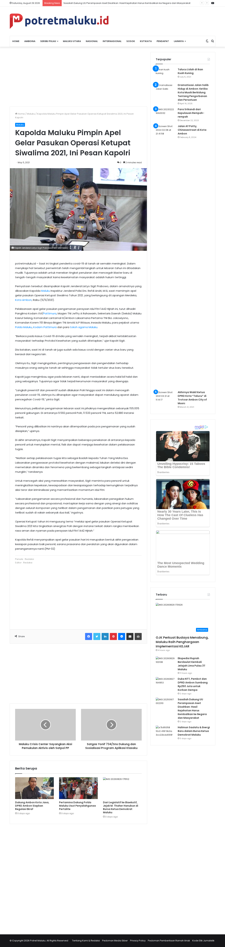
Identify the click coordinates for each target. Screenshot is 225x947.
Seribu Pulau (48, 41)
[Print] (138, 636)
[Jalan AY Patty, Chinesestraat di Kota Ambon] (165, 256)
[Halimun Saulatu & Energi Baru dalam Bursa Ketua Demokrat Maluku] (165, 732)
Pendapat (163, 41)
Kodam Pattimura (45, 327)
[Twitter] (96, 636)
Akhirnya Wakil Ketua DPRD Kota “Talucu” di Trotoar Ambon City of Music (192, 397)
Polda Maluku (23, 327)
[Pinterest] (113, 636)
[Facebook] (88, 636)
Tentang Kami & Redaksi (86, 940)
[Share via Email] (129, 636)
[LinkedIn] (105, 636)
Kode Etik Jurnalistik (203, 940)
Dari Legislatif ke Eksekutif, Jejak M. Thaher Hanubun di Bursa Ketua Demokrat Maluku (120, 807)
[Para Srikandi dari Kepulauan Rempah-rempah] (165, 114)
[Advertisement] (78, 76)
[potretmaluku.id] (59, 21)
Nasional (92, 41)
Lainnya (179, 41)
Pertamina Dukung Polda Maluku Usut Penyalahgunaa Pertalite (77, 806)
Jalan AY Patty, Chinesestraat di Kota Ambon (192, 129)
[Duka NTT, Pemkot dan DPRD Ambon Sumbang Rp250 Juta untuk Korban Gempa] (165, 683)
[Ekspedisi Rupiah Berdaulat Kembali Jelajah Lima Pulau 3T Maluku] (165, 663)
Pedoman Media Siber (115, 940)
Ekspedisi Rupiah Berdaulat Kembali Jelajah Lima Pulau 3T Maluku (191, 664)
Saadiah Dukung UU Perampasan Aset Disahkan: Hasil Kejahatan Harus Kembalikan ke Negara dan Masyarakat (126, 3)
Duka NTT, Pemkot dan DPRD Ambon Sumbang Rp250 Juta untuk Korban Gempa (193, 684)
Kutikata (146, 41)
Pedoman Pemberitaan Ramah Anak (169, 940)
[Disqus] (78, 877)
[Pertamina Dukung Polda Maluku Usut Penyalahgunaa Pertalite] (78, 788)
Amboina (29, 41)
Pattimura (49, 313)
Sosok (130, 41)
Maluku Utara (72, 41)
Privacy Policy (138, 940)
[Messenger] (121, 636)
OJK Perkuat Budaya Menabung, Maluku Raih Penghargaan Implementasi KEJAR (182, 641)
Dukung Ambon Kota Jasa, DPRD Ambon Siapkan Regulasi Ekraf (32, 806)
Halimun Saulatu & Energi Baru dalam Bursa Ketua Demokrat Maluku (194, 731)
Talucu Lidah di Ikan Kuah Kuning (190, 71)
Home (15, 41)
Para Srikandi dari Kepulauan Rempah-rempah (191, 113)
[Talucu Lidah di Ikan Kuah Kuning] (165, 74)
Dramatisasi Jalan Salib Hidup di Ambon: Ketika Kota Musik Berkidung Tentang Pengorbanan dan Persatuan (193, 92)
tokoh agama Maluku (83, 327)
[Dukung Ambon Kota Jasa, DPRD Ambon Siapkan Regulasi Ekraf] (34, 788)
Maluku (31, 113)
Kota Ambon (23, 300)
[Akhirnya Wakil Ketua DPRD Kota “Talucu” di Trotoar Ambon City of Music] (165, 397)
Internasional (112, 41)
